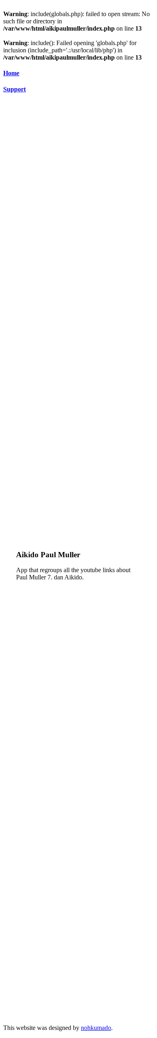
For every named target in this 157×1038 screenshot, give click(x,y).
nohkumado (96, 1027)
